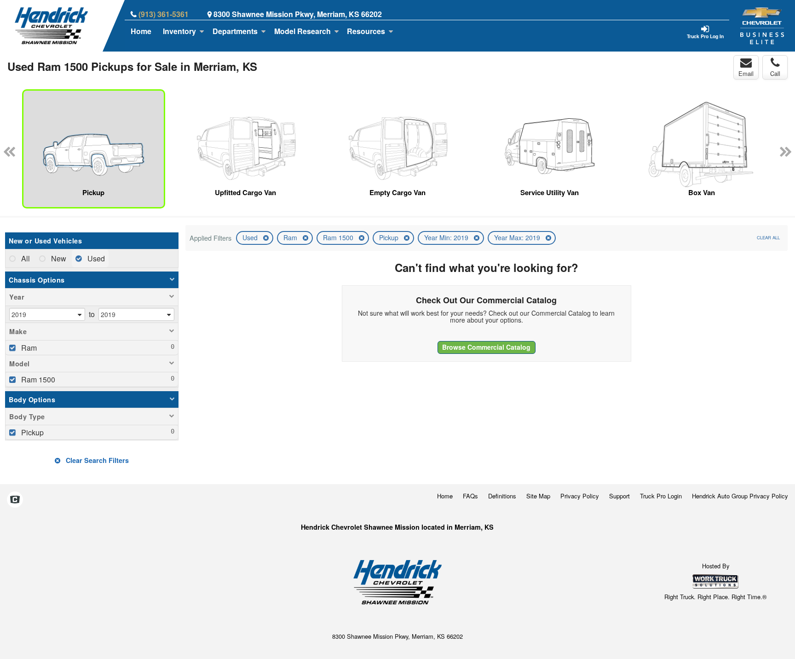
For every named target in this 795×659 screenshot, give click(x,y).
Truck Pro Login (661, 495)
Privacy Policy (579, 495)
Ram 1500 (339, 237)
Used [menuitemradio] (95, 258)
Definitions (502, 495)
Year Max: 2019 (518, 237)
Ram (291, 237)
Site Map (538, 495)
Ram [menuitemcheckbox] (28, 347)
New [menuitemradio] (57, 258)
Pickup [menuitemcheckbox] (31, 432)
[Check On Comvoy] (15, 499)
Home (141, 31)
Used (250, 237)
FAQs (470, 495)
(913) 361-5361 (163, 14)
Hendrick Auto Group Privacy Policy (740, 495)
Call (775, 73)
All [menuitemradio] (24, 258)
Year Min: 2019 (447, 237)
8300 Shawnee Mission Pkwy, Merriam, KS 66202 (297, 14)
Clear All (768, 237)
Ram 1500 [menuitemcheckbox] (37, 379)
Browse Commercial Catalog (486, 347)
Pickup (389, 237)
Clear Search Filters (96, 460)
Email (746, 73)
